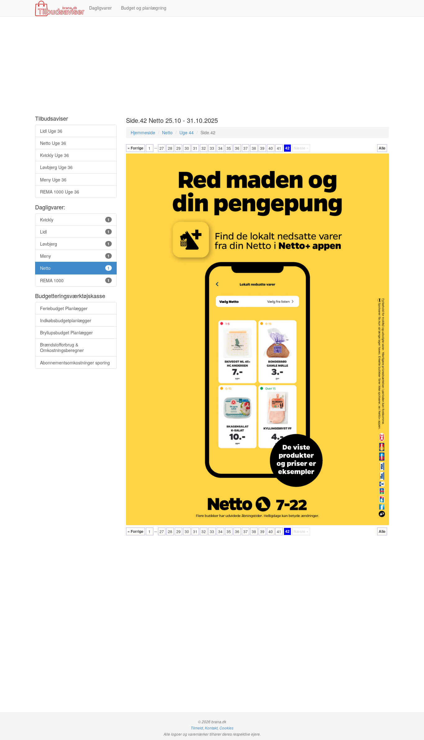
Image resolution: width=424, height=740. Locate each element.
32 (203, 148)
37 (245, 148)
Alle (382, 148)
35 (229, 148)
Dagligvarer (100, 8)
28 (170, 148)
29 (178, 148)
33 (212, 148)
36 (237, 148)
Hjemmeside (143, 132)
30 (187, 148)
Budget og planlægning (143, 8)
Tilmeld (197, 727)
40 (270, 148)
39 (262, 148)
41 (279, 148)
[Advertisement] (212, 66)
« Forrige (135, 148)
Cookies (226, 727)
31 (195, 148)
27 (162, 148)
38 (254, 148)
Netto (167, 132)
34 (220, 148)
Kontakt (211, 727)
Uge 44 (186, 132)
